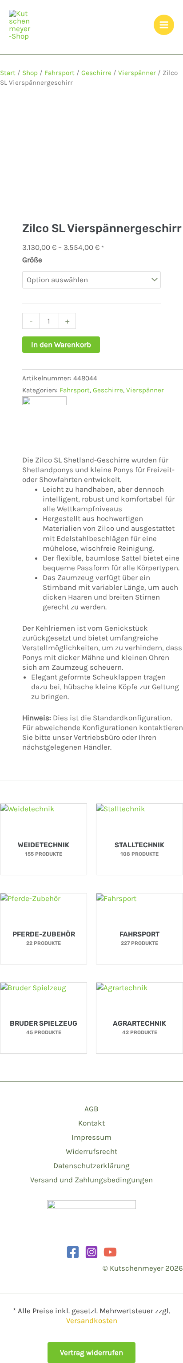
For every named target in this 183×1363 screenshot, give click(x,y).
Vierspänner (137, 73)
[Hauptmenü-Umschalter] (164, 25)
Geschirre (96, 73)
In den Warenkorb (61, 344)
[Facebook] (73, 1252)
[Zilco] (44, 418)
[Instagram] (91, 1252)
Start (8, 73)
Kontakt (91, 1122)
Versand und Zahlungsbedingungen (91, 1179)
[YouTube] (110, 1252)
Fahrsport (59, 73)
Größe (32, 259)
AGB (91, 1108)
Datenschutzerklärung (91, 1165)
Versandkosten (91, 1320)
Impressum (91, 1137)
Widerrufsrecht (91, 1151)
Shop (30, 73)
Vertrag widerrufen (91, 1352)
